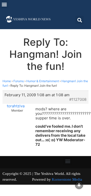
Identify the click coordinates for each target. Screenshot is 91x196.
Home (7, 81)
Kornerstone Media (67, 179)
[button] (4, 4)
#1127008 (77, 99)
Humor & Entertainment (42, 81)
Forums (18, 81)
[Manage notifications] (79, 185)
